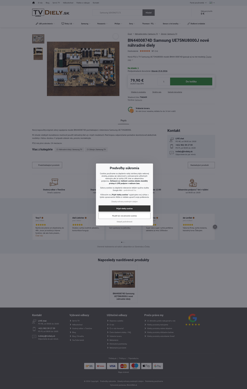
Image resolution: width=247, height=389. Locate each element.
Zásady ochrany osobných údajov (124, 201)
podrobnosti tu (130, 190)
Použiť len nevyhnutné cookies (124, 216)
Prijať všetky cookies (124, 208)
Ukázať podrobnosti (124, 221)
